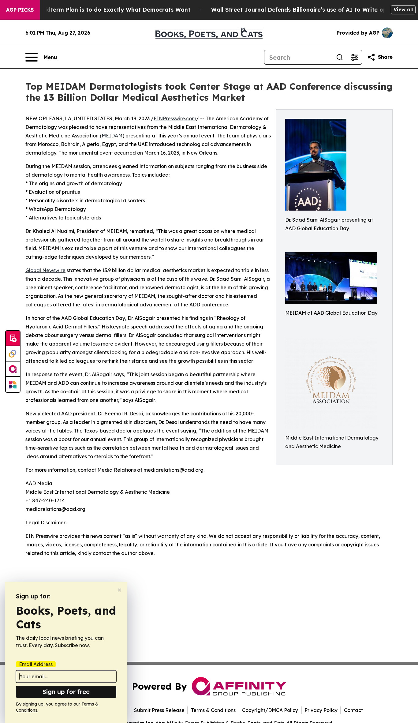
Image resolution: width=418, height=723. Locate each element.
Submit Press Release (159, 710)
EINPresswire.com (175, 118)
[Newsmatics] (13, 384)
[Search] (339, 57)
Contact (353, 710)
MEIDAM (112, 136)
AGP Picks (20, 10)
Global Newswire (45, 270)
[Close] (119, 590)
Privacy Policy (321, 710)
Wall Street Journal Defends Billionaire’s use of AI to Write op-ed (303, 9)
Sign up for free (66, 691)
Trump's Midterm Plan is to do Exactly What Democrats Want (103, 9)
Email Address (36, 664)
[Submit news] (13, 338)
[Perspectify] (13, 354)
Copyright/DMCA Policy (270, 710)
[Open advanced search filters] (354, 57)
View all (403, 9)
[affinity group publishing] (13, 369)
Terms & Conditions (213, 710)
